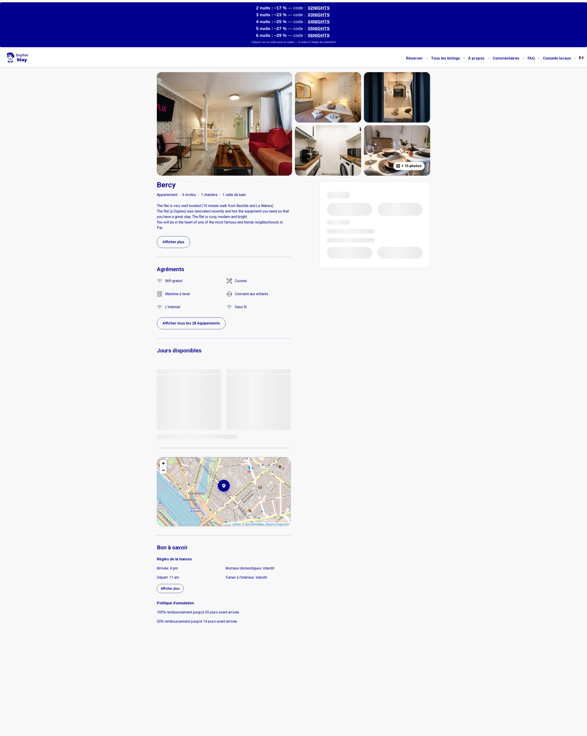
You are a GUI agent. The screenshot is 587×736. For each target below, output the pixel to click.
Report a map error (277, 524)
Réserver (414, 58)
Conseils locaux (557, 58)
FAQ (531, 58)
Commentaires (506, 58)
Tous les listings (445, 58)
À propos (476, 58)
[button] (230, 498)
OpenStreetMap (254, 524)
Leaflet (236, 524)
